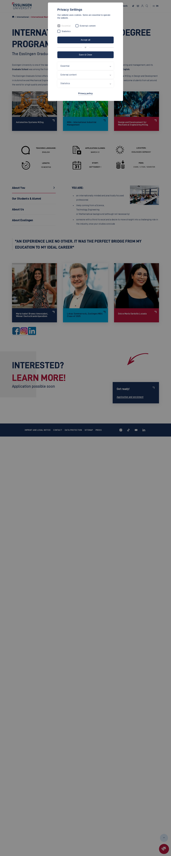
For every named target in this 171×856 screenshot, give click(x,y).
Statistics (66, 31)
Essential (66, 26)
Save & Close (85, 55)
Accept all (85, 40)
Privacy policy (85, 93)
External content (88, 26)
